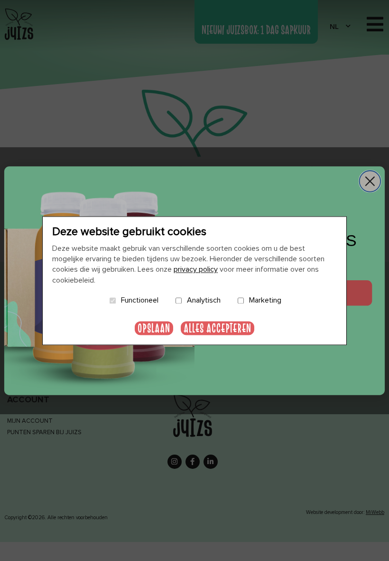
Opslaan (154, 328)
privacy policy (196, 270)
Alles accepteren (217, 328)
